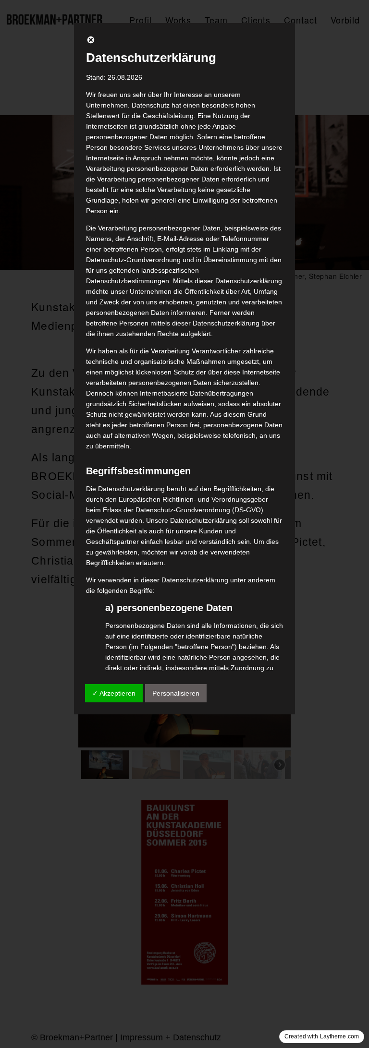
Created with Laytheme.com (321, 1036)
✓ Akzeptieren (113, 693)
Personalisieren (175, 693)
